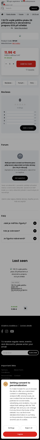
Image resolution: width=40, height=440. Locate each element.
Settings (11, 428)
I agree (20, 434)
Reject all (28, 428)
